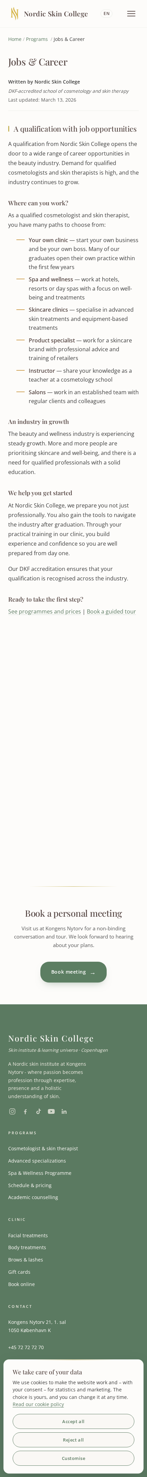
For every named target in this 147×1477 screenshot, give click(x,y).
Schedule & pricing (30, 1185)
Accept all (73, 1421)
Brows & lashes (25, 1259)
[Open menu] (131, 13)
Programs (37, 39)
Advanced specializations (37, 1160)
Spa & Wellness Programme (39, 1173)
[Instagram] (12, 1111)
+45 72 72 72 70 (26, 1347)
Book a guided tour (111, 611)
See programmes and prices (44, 611)
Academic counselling (33, 1197)
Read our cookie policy (38, 1404)
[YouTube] (51, 1111)
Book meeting (73, 972)
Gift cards (19, 1272)
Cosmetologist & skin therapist (43, 1148)
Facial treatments (28, 1235)
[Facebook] (25, 1111)
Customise (73, 1458)
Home (15, 39)
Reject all (73, 1440)
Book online (21, 1284)
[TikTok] (38, 1111)
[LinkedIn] (64, 1111)
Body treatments (27, 1247)
